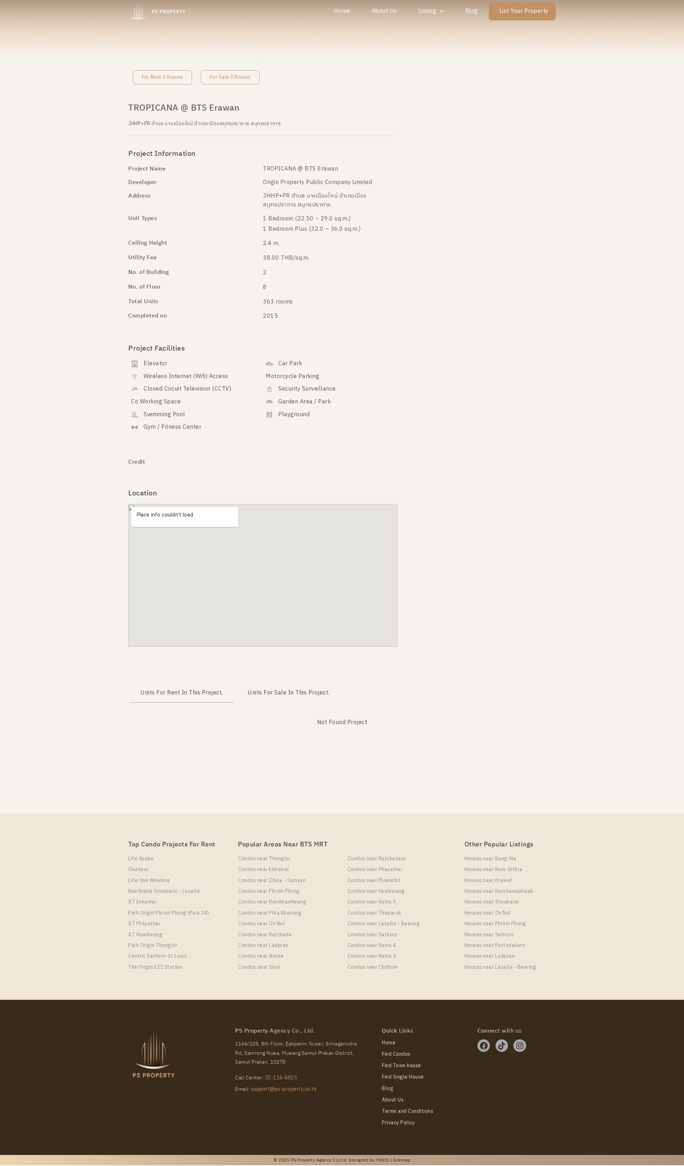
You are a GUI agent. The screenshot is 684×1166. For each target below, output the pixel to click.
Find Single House (403, 1077)
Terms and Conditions (407, 1111)
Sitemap (402, 1160)
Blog (471, 11)
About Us (384, 11)
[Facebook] (483, 1045)
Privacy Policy (398, 1122)
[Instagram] (519, 1045)
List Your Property (524, 11)
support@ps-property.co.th (284, 1089)
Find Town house (401, 1065)
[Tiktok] (502, 1045)
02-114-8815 (281, 1078)
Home (342, 11)
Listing (427, 11)
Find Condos (396, 1054)
